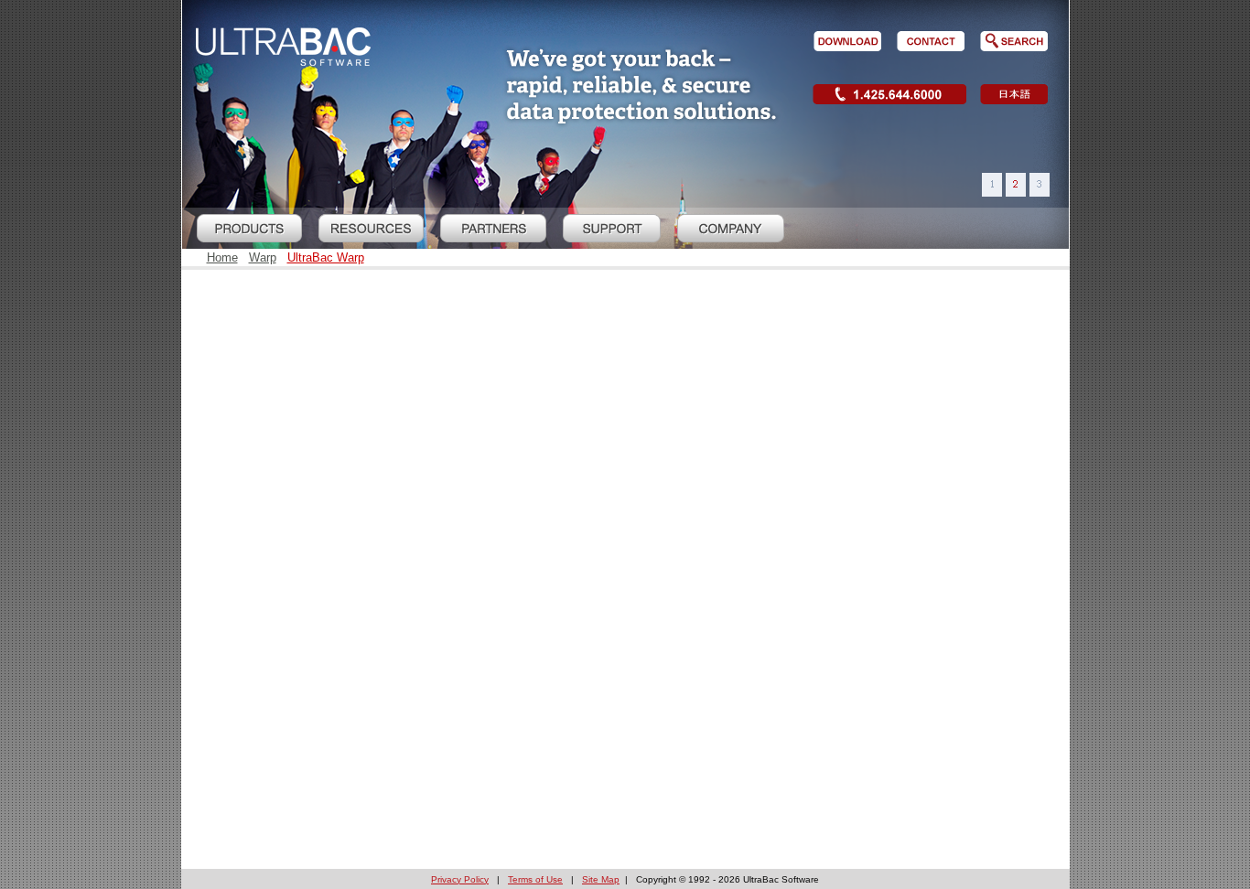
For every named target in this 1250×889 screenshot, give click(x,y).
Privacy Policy (460, 879)
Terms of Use (535, 879)
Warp (262, 257)
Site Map (601, 879)
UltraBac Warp (325, 257)
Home (222, 257)
